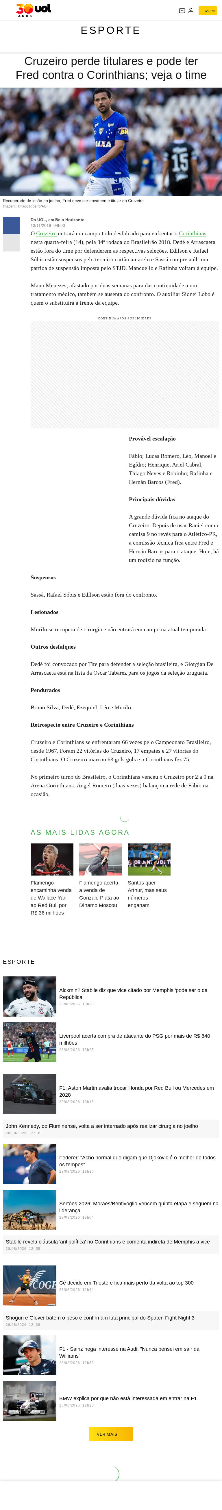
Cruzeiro (46, 233)
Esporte (111, 30)
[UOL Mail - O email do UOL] (182, 10)
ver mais (107, 1434)
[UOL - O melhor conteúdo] (34, 10)
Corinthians (192, 233)
